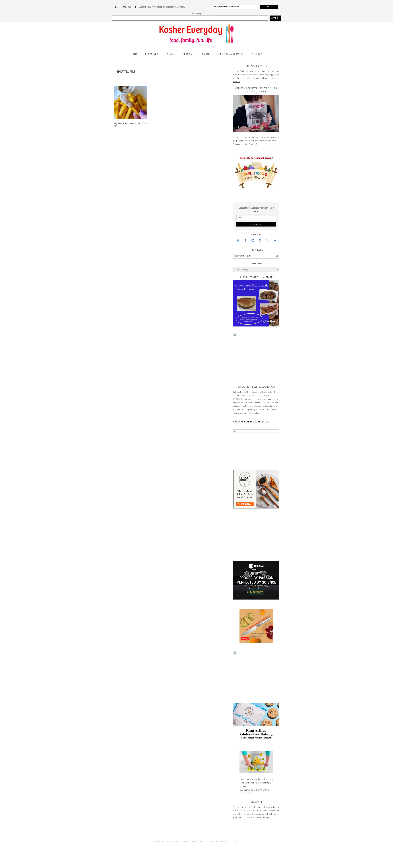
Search (275, 18)
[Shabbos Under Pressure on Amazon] (256, 113)
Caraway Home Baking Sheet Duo (251, 421)
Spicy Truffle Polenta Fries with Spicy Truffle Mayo (130, 124)
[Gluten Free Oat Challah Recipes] (256, 303)
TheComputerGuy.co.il (230, 841)
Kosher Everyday (196, 34)
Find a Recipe (196, 13)
